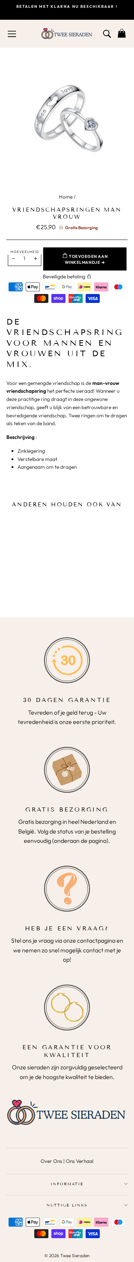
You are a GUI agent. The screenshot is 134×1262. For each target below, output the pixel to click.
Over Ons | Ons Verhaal (67, 1161)
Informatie (67, 1184)
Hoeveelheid (24, 251)
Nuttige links (67, 1205)
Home (66, 196)
